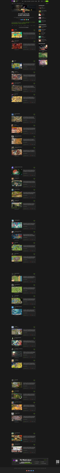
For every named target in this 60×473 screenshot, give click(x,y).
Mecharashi (15, 71)
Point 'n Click (45, 11)
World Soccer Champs (43, 20)
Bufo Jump (42, 36)
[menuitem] (23, 1)
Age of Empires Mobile (17, 113)
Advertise (22, 468)
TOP (36, 1)
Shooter (44, 30)
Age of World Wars (16, 273)
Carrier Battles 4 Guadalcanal (18, 306)
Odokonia (15, 326)
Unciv (15, 60)
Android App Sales (35, 468)
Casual (17, 296)
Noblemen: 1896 (16, 200)
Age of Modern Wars (17, 284)
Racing (42, 14)
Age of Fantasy (16, 253)
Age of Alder (16, 242)
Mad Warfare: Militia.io (43, 29)
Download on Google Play (29, 468)
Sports (42, 21)
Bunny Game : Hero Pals (43, 39)
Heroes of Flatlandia (17, 189)
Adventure (42, 11)
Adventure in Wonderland (43, 10)
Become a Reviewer (25, 468)
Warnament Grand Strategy (17, 231)
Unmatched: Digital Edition (17, 337)
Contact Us (19, 468)
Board (17, 30)
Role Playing (15, 72)
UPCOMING (25, 1)
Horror (44, 33)
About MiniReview (16, 468)
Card (16, 167)
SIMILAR (28, 1)
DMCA (45, 468)
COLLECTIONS (32, 1)
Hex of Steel (16, 379)
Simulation (17, 349)
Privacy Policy (38, 468)
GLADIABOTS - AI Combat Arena (18, 348)
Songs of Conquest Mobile (17, 82)
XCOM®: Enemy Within (24, 15)
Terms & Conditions (42, 468)
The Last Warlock (16, 390)
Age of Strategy (16, 295)
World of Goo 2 (42, 17)
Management (17, 327)
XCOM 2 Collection (16, 40)
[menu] (29, 1)
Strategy (15, 30)
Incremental (42, 40)
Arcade (44, 14)
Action (17, 41)
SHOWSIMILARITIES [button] (25, 142)
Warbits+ (15, 29)
